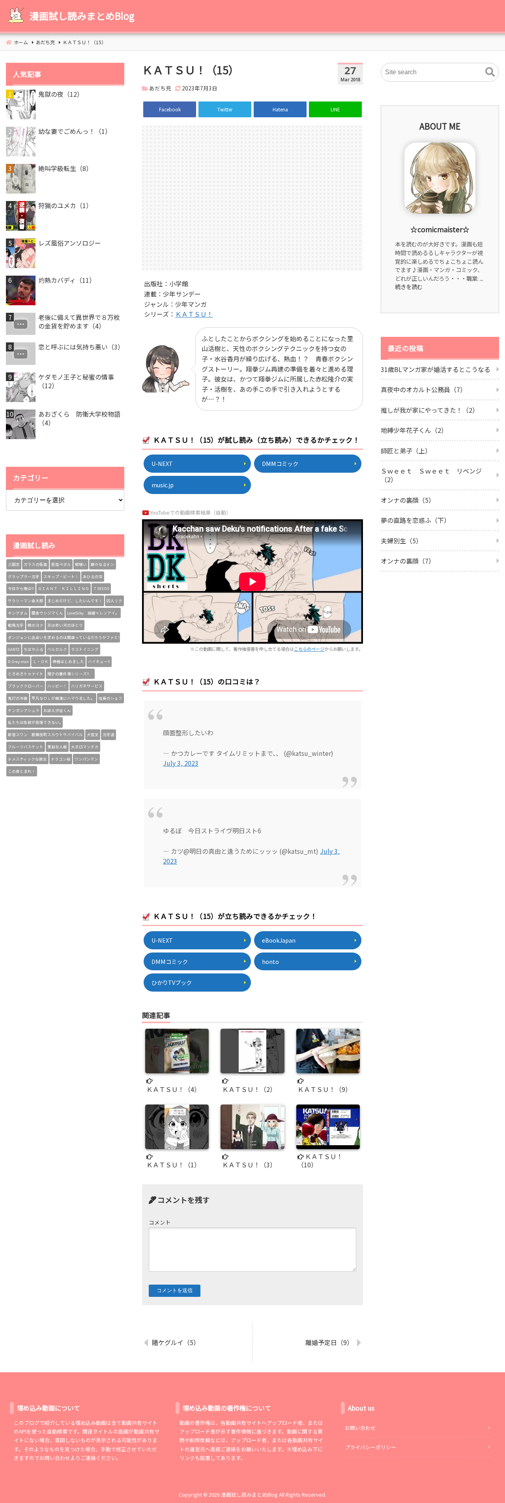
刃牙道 (108, 734)
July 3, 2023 (180, 763)
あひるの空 (93, 576)
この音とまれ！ (22, 771)
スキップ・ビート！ (61, 576)
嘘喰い (81, 564)
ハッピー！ (57, 686)
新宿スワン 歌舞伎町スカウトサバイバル (45, 734)
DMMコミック (280, 463)
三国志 (14, 564)
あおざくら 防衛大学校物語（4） (79, 418)
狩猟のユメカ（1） (65, 205)
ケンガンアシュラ (23, 710)
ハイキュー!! (99, 661)
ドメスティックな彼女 (27, 759)
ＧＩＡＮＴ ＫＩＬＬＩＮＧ (63, 588)
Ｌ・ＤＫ (41, 661)
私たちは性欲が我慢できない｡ (34, 722)
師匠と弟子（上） (406, 450)
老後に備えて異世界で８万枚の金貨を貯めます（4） (79, 322)
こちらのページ (309, 649)
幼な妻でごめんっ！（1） (74, 131)
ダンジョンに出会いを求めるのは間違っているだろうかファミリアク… (64, 637)
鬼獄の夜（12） (60, 94)
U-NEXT (162, 463)
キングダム (18, 613)
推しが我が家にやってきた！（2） (430, 410)
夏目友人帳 (57, 747)
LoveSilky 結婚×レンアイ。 (93, 613)
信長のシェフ (110, 698)
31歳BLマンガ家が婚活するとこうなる (435, 369)
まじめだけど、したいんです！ (75, 600)
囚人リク (114, 600)
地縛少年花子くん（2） (414, 430)
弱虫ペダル (61, 564)
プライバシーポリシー (370, 1447)
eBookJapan (279, 940)
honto (270, 961)
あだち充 (160, 88)
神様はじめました (68, 661)
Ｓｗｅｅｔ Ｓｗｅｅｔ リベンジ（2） (431, 475)
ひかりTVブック (172, 982)
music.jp (163, 485)
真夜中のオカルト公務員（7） (423, 389)
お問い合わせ (360, 1428)
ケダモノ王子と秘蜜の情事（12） (76, 381)
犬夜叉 (93, 734)
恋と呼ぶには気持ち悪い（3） (81, 346)
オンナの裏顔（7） (408, 561)
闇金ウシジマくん (47, 613)
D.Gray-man (18, 661)
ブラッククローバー (25, 686)
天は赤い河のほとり (65, 625)
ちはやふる (33, 649)
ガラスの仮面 (35, 564)
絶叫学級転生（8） (65, 168)
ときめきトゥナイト (25, 673)
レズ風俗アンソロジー (69, 243)
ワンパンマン (86, 759)
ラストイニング (85, 649)
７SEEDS (101, 588)
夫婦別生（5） (401, 540)
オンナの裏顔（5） (408, 500)
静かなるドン (102, 564)
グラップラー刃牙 (23, 576)
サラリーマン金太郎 (25, 600)
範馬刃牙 (16, 625)
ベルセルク (57, 649)
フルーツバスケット (25, 747)
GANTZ (14, 649)
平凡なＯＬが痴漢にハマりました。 (63, 698)
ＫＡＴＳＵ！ (194, 314)
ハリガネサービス (87, 686)
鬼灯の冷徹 (18, 698)
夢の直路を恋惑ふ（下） (415, 520)
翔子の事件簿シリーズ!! (70, 673)
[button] (490, 72)
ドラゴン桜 (61, 759)
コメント (160, 1222)
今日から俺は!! (21, 588)
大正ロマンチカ (85, 747)
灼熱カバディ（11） (66, 280)
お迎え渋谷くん (57, 710)
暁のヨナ (35, 625)
